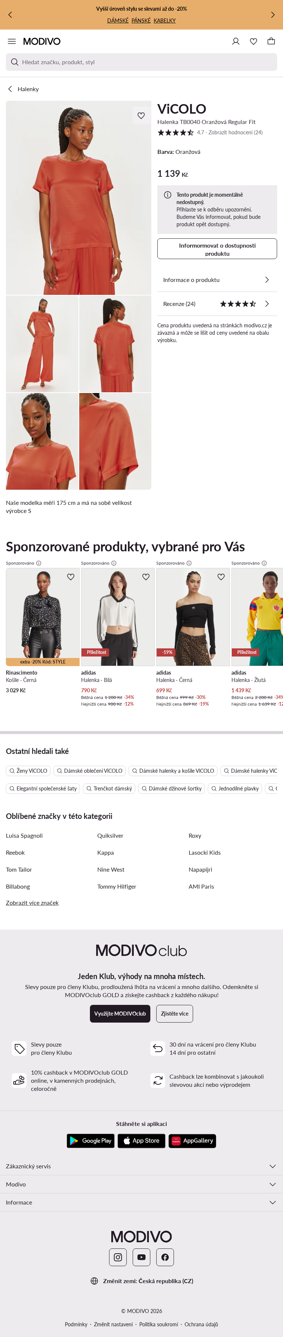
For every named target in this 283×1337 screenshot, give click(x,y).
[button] (78, 198)
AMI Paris (201, 886)
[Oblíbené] (253, 41)
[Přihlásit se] (236, 41)
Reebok (15, 852)
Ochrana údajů (201, 1324)
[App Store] (141, 1141)
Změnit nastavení (113, 1324)
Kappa (105, 852)
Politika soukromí (158, 1324)
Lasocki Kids (205, 852)
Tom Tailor (19, 869)
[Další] (273, 15)
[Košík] (271, 41)
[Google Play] (91, 1141)
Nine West (111, 869)
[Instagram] (118, 1257)
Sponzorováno (20, 563)
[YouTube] (141, 1257)
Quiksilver (110, 835)
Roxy (195, 835)
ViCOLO (181, 108)
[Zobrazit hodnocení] (267, 304)
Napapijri (200, 869)
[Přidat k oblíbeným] (141, 115)
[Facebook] (165, 1257)
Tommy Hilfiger (116, 886)
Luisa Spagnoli (24, 835)
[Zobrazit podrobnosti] (267, 280)
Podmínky (76, 1324)
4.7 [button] (210, 132)
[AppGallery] (192, 1141)
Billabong (18, 886)
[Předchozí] (10, 15)
